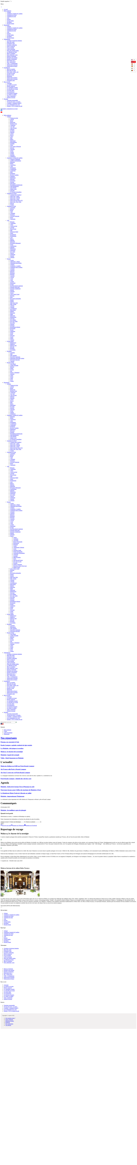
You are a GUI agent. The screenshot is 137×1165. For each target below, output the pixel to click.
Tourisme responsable (12, 100)
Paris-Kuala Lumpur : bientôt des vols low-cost (16, 778)
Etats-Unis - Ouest (14, 199)
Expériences (7, 67)
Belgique (12, 273)
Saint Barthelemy (14, 186)
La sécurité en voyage (12, 89)
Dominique (13, 167)
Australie (12, 352)
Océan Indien (10, 20)
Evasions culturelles (12, 45)
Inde (11, 230)
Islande (12, 301)
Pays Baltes (13, 320)
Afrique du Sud (14, 118)
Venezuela (12, 219)
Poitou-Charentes (17, 564)
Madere (12, 311)
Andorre (12, 264)
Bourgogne (16, 543)
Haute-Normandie (17, 551)
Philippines (13, 249)
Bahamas (12, 162)
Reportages (6, 25)
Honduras (12, 173)
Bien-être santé (10, 42)
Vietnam (12, 257)
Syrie (11, 379)
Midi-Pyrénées (17, 557)
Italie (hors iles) (14, 303)
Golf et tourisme (11, 49)
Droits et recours (11, 97)
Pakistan (12, 247)
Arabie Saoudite (14, 365)
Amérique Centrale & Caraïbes (14, 13)
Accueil (6, 9)
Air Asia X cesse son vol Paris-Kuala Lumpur (15, 772)
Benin (11, 121)
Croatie (12, 281)
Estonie (12, 290)
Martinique (13, 177)
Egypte (12, 369)
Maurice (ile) (13, 345)
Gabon (12, 133)
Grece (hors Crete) (14, 294)
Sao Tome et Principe (15, 146)
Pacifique (9, 22)
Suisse (11, 338)
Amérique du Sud (11, 16)
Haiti (11, 172)
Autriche (12, 270)
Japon (11, 233)
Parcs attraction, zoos (12, 55)
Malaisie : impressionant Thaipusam (12, 796)
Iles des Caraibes (14, 175)
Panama (12, 182)
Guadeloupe (13, 169)
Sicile (11, 334)
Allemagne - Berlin (15, 261)
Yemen (12, 381)
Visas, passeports (11, 96)
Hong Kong (13, 229)
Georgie (12, 227)
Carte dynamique (8, 732)
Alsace (15, 537)
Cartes (5, 731)
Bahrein (12, 367)
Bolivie (12, 209)
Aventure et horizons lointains (14, 40)
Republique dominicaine (16, 185)
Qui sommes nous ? (10, 1018)
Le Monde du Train (12, 52)
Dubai (11, 368)
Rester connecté (11, 86)
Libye (11, 136)
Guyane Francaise (14, 216)
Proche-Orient (10, 23)
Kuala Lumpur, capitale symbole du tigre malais (16, 745)
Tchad (11, 150)
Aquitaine (15, 539)
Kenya (11, 135)
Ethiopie (12, 132)
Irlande (12, 300)
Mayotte (12, 347)
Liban (11, 375)
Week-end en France (12, 66)
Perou (11, 217)
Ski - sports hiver (11, 62)
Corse (11, 278)
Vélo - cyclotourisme (12, 63)
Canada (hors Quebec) (15, 194)
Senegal (12, 148)
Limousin (15, 554)
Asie (8, 18)
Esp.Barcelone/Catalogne (16, 285)
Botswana (12, 122)
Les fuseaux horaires (12, 93)
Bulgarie (12, 274)
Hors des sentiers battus (13, 50)
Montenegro (13, 317)
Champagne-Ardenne (18, 547)
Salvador (12, 190)
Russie (11, 330)
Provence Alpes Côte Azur (20, 566)
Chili (11, 212)
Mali (11, 138)
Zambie (12, 153)
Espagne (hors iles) (15, 287)
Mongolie (12, 241)
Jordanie (12, 374)
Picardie (15, 563)
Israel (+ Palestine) (14, 372)
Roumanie (12, 328)
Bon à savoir (7, 82)
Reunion (12, 348)
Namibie (12, 143)
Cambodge (13, 223)
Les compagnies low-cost (13, 104)
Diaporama (6, 734)
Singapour (12, 250)
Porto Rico (13, 183)
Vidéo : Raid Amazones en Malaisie (12, 758)
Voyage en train (11, 73)
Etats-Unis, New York (15, 202)
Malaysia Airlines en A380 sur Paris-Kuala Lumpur (17, 766)
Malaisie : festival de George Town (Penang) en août (17, 787)
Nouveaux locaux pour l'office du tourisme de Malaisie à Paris (21, 790)
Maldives (12, 344)
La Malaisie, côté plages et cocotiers (12, 748)
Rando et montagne (12, 59)
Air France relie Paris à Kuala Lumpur (13, 769)
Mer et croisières (11, 53)
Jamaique (12, 176)
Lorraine (15, 556)
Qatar (11, 378)
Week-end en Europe (12, 64)
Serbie (11, 332)
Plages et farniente (11, 56)
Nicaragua (12, 180)
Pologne (12, 324)
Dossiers (6, 99)
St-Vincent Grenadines (15, 192)
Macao (12, 239)
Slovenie (12, 335)
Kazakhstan (13, 234)
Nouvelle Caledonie (15, 357)
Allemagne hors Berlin (15, 263)
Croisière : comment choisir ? (14, 103)
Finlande (12, 291)
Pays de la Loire (17, 561)
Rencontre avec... (11, 60)
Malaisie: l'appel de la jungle (10, 755)
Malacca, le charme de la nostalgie (12, 751)
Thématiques (7, 39)
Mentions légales (9, 1021)
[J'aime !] (1, 110)
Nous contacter (9, 1019)
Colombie (12, 213)
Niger (11, 145)
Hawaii (12, 203)
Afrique (9, 12)
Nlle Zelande (13, 355)
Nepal (11, 244)
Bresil (11, 210)
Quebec (12, 204)
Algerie (12, 119)
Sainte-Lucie (13, 189)
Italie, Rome (13, 304)
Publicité (7, 1022)
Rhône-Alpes (16, 567)
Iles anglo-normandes (15, 298)
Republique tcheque (15, 327)
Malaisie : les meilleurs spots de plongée (13, 810)
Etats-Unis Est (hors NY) (16, 200)
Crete (11, 280)
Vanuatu (12, 361)
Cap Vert (12, 126)
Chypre (12, 277)
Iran (11, 371)
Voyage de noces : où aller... (14, 101)
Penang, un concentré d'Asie (10, 742)
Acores (12, 260)
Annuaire (9, 83)
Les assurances (10, 91)
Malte (11, 314)
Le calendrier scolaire (12, 87)
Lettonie (12, 305)
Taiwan (12, 253)
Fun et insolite (10, 47)
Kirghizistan (13, 236)
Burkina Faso (13, 123)
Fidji (11, 354)
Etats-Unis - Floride (15, 197)
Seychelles (12, 349)
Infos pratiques (7, 10)
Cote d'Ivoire (13, 128)
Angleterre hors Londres (16, 267)
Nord (14, 558)
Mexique (12, 179)
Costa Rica (13, 165)
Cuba (11, 166)
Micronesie (13, 627)
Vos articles (8, 1025)
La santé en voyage (12, 84)
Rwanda (12, 406)
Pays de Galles (14, 321)
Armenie (12, 268)
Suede (11, 337)
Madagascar (13, 342)
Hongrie (12, 295)
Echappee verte (11, 43)
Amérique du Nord (11, 15)
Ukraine (12, 340)
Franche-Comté (17, 550)
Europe (9, 19)
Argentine (12, 207)
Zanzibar (12, 155)
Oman (11, 376)
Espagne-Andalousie (15, 288)
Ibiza (11, 297)
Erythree (12, 131)
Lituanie (12, 307)
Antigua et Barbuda (15, 159)
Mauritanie (13, 140)
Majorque (12, 313)
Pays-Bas (12, 322)
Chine (11, 224)
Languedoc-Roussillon (19, 553)
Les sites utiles (10, 90)
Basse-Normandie (17, 541)
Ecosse (12, 284)
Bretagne (15, 544)
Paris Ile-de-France (18, 560)
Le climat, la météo (11, 94)
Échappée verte (11, 80)
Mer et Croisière (11, 69)
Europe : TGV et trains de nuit (14, 106)
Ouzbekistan (13, 246)
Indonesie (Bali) (14, 231)
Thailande (12, 254)
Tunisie (12, 152)
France (12, 293)
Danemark (12, 283)
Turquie (12, 256)
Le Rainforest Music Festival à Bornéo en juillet (16, 793)
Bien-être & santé (11, 70)
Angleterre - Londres (15, 266)
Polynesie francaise (15, 359)
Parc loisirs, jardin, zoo (12, 72)
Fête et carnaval (11, 46)
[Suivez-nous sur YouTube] (1, 112)
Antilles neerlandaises (15, 160)
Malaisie (12, 240)
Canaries (12, 276)
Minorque (12, 315)
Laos (11, 237)
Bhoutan (12, 222)
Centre (15, 546)
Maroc (11, 139)
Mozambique (13, 142)
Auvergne (15, 540)
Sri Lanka (12, 251)
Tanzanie (12, 149)
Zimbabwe (13, 156)
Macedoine (13, 310)
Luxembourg (13, 308)
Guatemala (13, 170)
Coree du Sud (13, 226)
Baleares (12, 271)
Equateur (12, 214)
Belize (11, 163)
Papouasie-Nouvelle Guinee (17, 358)
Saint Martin (13, 187)
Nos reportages (9, 737)
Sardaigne (12, 331)
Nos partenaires (9, 1023)
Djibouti (12, 129)
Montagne (9, 76)
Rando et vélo (10, 74)
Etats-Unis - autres (14, 196)
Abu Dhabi (13, 364)
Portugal (12, 325)
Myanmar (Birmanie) (15, 243)
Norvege (12, 318)
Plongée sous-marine (12, 57)
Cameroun (12, 125)
